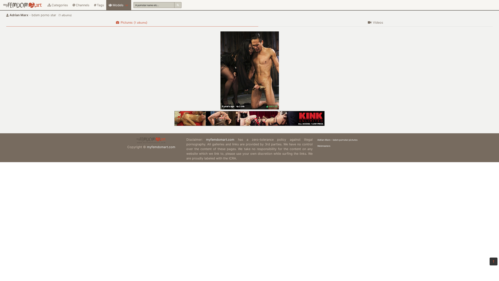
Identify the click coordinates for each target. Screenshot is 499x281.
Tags (100, 5)
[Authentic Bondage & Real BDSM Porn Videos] (249, 125)
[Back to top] (493, 261)
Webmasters (323, 146)
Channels (82, 5)
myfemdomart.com (161, 147)
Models (118, 5)
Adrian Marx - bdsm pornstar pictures (337, 139)
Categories (60, 5)
